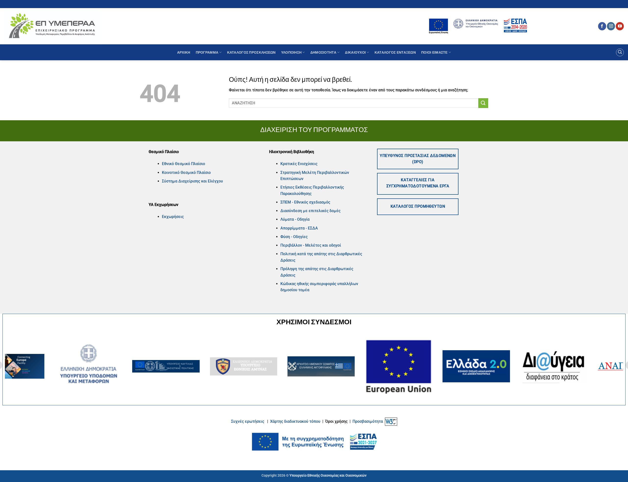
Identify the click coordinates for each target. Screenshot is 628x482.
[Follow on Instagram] (611, 26)
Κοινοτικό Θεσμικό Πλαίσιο (186, 172)
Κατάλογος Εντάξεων (395, 52)
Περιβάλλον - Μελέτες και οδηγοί (310, 245)
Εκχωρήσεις (173, 216)
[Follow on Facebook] (602, 26)
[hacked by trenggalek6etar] (52, 26)
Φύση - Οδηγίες (294, 236)
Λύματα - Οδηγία (295, 219)
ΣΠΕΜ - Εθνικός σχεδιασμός (305, 202)
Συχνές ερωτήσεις (247, 421)
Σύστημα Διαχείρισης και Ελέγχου (192, 181)
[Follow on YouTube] (620, 26)
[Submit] (483, 103)
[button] (620, 52)
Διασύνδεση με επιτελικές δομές (310, 210)
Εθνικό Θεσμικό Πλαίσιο (183, 163)
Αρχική (183, 52)
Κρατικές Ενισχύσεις (298, 163)
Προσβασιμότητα (368, 421)
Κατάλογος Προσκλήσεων (251, 52)
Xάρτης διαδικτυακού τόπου (295, 421)
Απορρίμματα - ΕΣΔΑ (299, 228)
